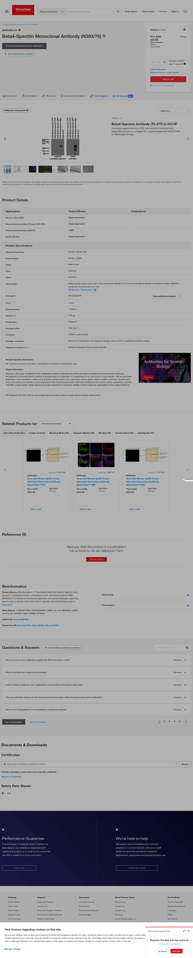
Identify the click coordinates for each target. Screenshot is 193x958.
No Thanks (162, 951)
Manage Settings (12, 949)
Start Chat (176, 951)
